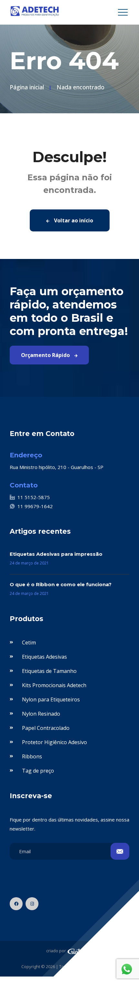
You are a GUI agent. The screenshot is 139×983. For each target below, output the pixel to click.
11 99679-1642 (35, 506)
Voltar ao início (73, 220)
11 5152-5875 (33, 497)
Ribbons (32, 756)
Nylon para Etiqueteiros (51, 699)
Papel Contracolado (46, 728)
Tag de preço (38, 770)
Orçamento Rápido (46, 355)
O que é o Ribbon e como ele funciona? (61, 584)
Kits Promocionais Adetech (54, 685)
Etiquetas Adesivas (44, 656)
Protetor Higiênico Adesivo (54, 742)
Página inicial (27, 87)
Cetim (29, 642)
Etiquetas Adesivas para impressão (56, 554)
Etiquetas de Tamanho (49, 671)
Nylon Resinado (41, 713)
